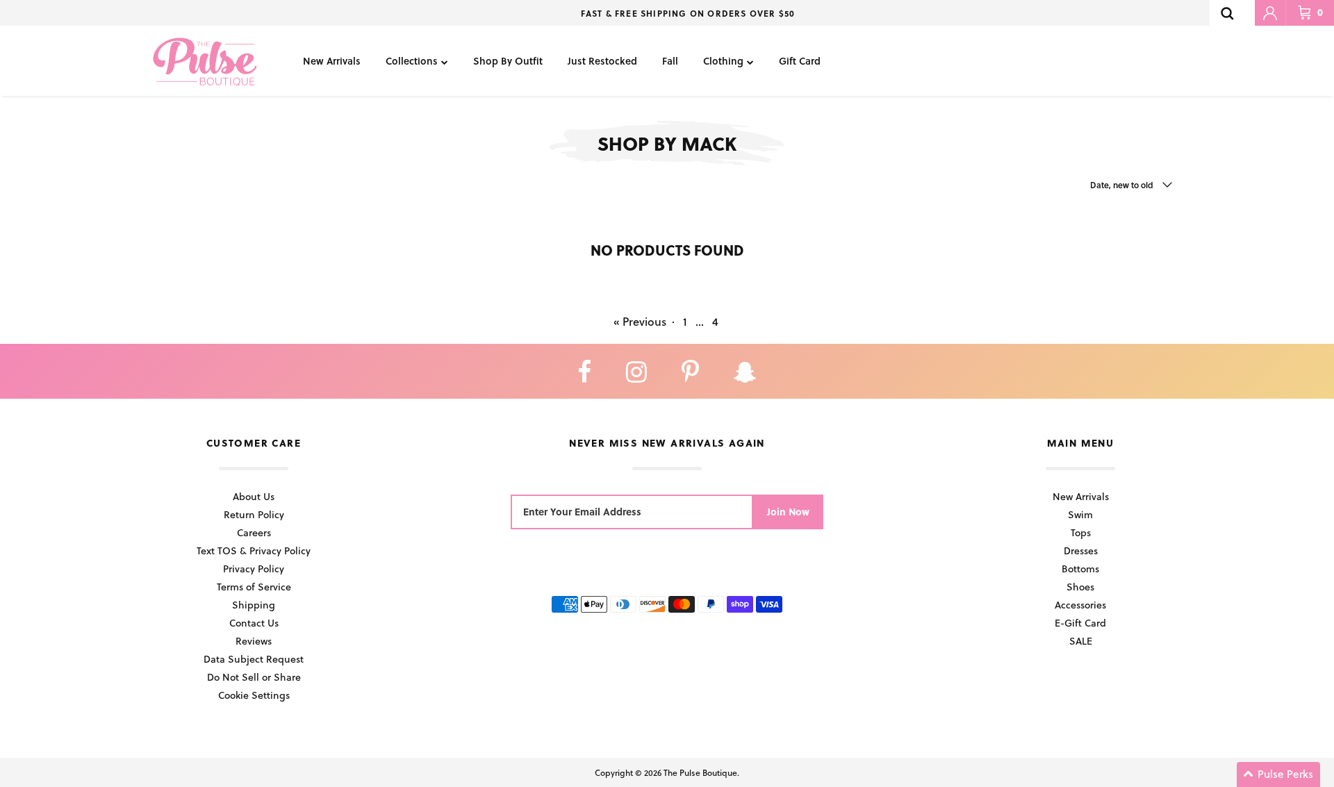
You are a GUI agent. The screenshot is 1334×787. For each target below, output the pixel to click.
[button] (1278, 774)
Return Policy (254, 514)
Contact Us (254, 622)
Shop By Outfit (508, 60)
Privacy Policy (253, 568)
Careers (254, 532)
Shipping (253, 604)
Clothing (723, 60)
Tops (1081, 532)
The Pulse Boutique (700, 772)
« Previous (640, 321)
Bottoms (1080, 568)
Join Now (788, 511)
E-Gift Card (1080, 622)
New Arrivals (332, 60)
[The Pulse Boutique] (205, 61)
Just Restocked (602, 60)
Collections (412, 60)
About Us (253, 496)
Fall (670, 60)
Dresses (1081, 550)
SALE (1080, 640)
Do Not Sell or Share (254, 677)
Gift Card (800, 60)
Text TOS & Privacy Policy (254, 550)
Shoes (1080, 586)
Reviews (254, 640)
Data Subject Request (254, 659)
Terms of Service (254, 586)
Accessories (1080, 604)
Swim (1080, 514)
